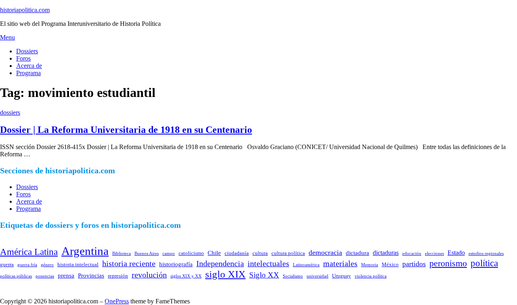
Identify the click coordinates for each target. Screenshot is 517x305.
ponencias (45, 276)
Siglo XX (264, 275)
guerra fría (27, 265)
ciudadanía (237, 253)
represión (118, 276)
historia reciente (129, 263)
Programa (28, 72)
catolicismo (191, 253)
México (390, 264)
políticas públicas (16, 276)
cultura (260, 253)
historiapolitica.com (25, 9)
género (47, 265)
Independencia (220, 263)
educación (411, 253)
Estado (456, 253)
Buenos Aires (147, 253)
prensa (66, 275)
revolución (149, 274)
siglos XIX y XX (186, 276)
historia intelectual (78, 264)
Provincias (91, 275)
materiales (340, 263)
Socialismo (293, 276)
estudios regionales (486, 253)
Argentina (85, 250)
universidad (317, 276)
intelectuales (268, 263)
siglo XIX (225, 274)
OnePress (117, 301)
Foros (23, 58)
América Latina (29, 251)
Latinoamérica (306, 265)
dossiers (10, 112)
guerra (7, 264)
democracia (325, 252)
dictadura (357, 253)
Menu (7, 37)
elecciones (434, 253)
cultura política (288, 253)
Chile (214, 253)
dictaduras (386, 253)
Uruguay (341, 276)
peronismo (448, 263)
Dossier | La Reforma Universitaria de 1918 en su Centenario (126, 129)
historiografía (176, 264)
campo (168, 253)
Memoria (369, 265)
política (484, 263)
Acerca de (29, 65)
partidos (414, 264)
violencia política (371, 276)
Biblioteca (121, 253)
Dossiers (27, 51)
